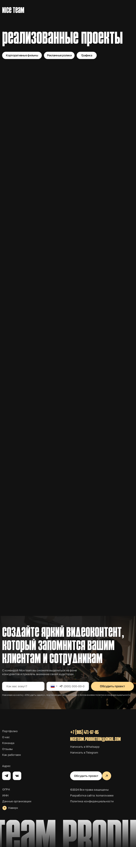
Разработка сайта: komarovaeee (92, 795)
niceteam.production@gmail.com (95, 739)
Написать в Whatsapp (84, 746)
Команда (8, 743)
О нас (6, 737)
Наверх (13, 807)
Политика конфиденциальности (92, 801)
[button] (86, 775)
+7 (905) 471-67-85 (84, 732)
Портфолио (10, 731)
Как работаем (11, 754)
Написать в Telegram (84, 752)
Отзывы (7, 749)
